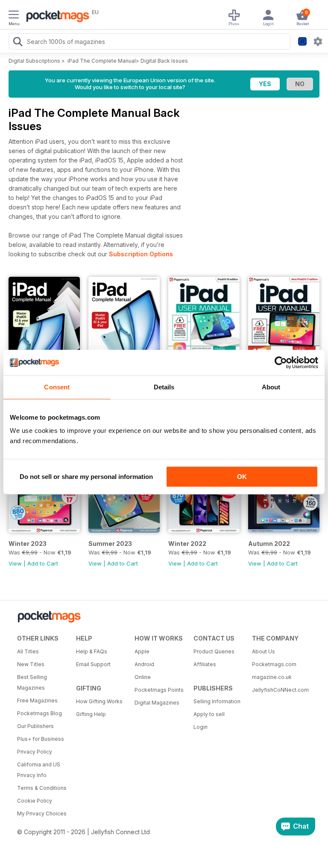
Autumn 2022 (269, 543)
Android (144, 664)
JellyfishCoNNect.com (278, 690)
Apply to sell (209, 714)
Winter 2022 (187, 543)
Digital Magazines (157, 702)
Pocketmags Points (159, 690)
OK (242, 476)
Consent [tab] (57, 387)
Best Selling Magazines (32, 682)
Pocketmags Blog (39, 713)
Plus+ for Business (40, 739)
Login (200, 727)
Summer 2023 (110, 543)
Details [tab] (164, 387)
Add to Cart (42, 563)
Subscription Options (141, 254)
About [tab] (271, 387)
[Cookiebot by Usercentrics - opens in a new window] (280, 362)
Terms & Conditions (42, 788)
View (15, 563)
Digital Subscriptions (34, 61)
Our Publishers (35, 726)
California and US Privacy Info (38, 769)
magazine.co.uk (272, 677)
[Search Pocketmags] (17, 42)
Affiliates (204, 664)
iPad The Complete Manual (101, 61)
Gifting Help (91, 714)
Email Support (93, 664)
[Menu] (14, 16)
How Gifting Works (99, 701)
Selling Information (216, 701)
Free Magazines (37, 700)
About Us (263, 651)
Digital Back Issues (164, 61)
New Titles (30, 664)
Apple (142, 651)
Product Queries (213, 651)
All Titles (28, 651)
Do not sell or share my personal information (86, 476)
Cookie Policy (34, 801)
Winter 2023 (28, 543)
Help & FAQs (91, 651)
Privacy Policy (34, 751)
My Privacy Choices (42, 813)
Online (143, 677)
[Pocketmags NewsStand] (55, 17)
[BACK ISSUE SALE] (44, 530)
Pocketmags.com (274, 664)
